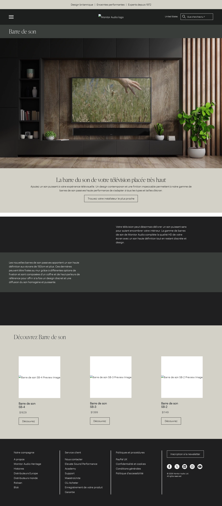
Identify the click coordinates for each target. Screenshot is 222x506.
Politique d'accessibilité (129, 473)
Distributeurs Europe (26, 473)
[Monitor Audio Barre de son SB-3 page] (110, 396)
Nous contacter (74, 459)
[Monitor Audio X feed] (177, 466)
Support (69, 473)
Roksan (18, 482)
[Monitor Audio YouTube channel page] (199, 466)
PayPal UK (121, 459)
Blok (16, 487)
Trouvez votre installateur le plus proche (111, 198)
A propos (19, 459)
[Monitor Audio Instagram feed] (192, 466)
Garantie (70, 491)
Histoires (19, 468)
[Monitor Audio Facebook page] (169, 466)
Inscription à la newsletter (185, 454)
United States (171, 16)
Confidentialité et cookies (131, 463)
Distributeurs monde (26, 477)
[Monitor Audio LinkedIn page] (185, 466)
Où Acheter (71, 482)
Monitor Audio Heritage (27, 463)
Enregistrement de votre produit (84, 487)
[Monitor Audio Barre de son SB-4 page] (39, 397)
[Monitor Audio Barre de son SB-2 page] (182, 396)
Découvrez (28, 421)
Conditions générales (128, 468)
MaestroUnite (72, 477)
